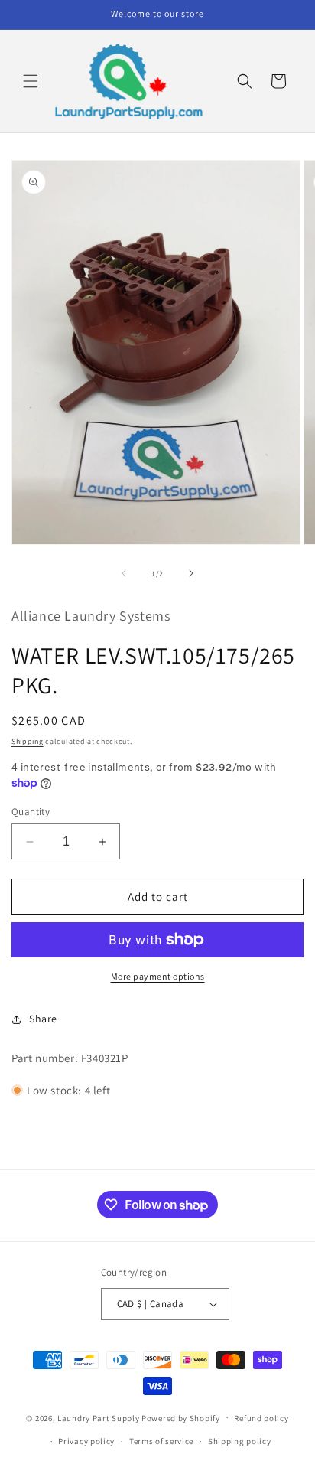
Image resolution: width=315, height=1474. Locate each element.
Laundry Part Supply (99, 1417)
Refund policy (261, 1418)
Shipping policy (239, 1441)
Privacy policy (86, 1441)
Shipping (27, 741)
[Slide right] (191, 573)
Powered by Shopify (180, 1417)
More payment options (158, 976)
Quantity (30, 811)
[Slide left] (124, 573)
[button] (30, 81)
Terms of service (161, 1441)
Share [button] (43, 1019)
